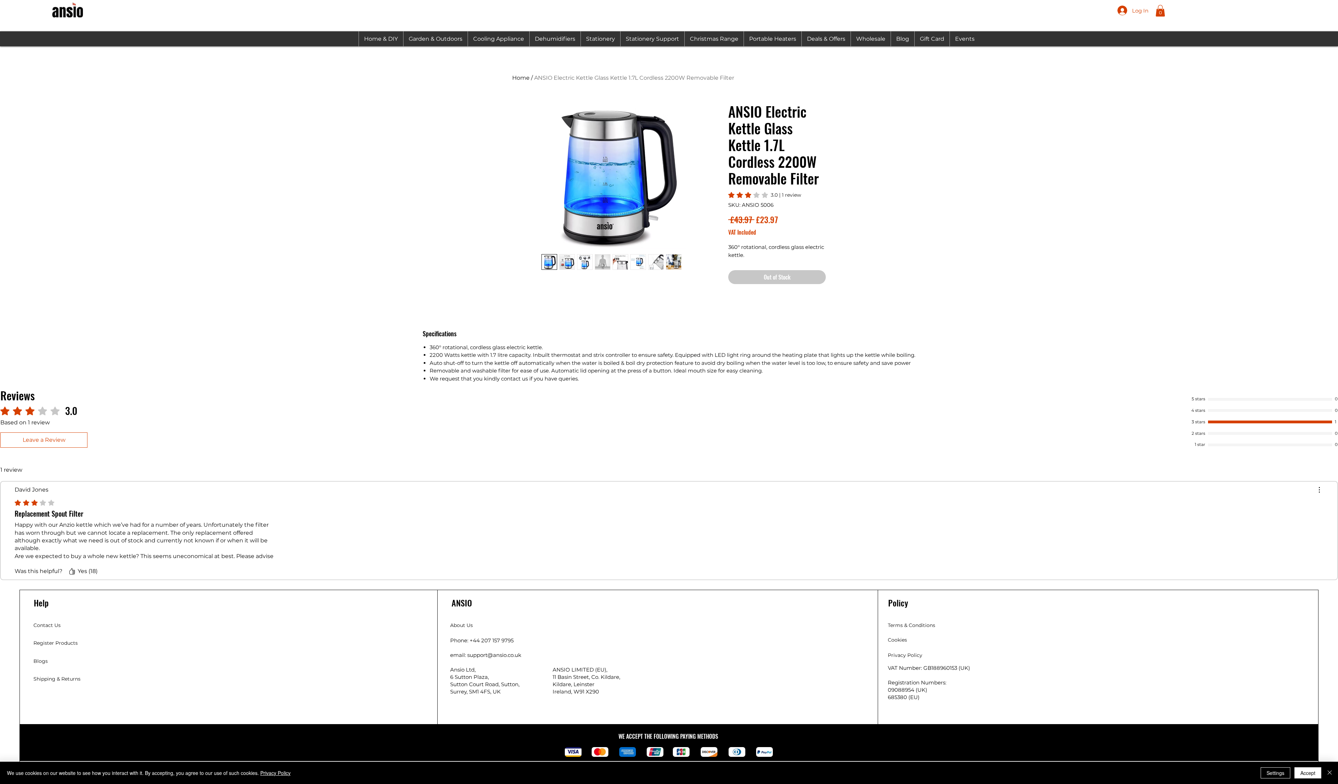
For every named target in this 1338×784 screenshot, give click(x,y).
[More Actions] (1319, 490)
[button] (1160, 10)
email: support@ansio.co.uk (485, 655)
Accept (1307, 772)
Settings (1275, 772)
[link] (764, 195)
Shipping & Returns (56, 679)
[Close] (1329, 772)
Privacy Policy (275, 772)
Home (521, 78)
